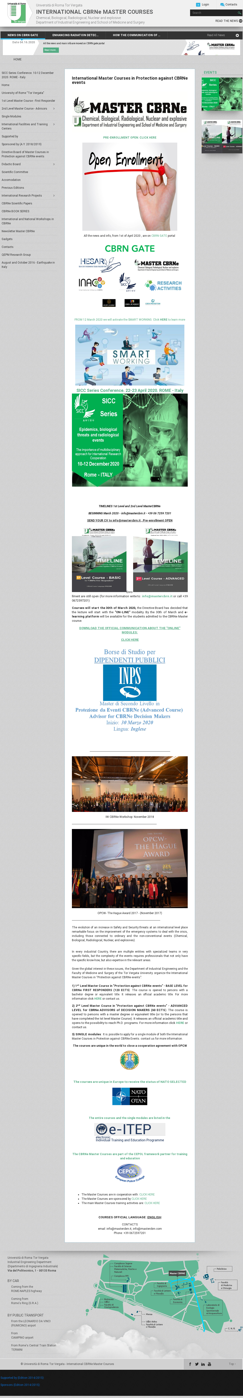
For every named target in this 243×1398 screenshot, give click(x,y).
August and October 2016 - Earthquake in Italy (28, 265)
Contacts (231, 4)
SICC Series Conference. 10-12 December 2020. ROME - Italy (28, 75)
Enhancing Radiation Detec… (75, 35)
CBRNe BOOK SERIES (15, 211)
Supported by (10, 136)
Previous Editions (13, 187)
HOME (18, 59)
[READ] (221, 94)
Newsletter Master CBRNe (18, 231)
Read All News (216, 35)
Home (5, 85)
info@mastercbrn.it (157, 596)
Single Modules (11, 116)
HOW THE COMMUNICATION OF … (136, 35)
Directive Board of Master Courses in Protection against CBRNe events (25, 154)
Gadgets (7, 239)
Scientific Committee (15, 172)
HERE (98, 998)
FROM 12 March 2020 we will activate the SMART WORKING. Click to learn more (130, 319)
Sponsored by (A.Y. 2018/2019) (22, 144)
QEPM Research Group (16, 254)
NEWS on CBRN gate (23, 35)
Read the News (226, 21)
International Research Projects (22, 195)
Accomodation (11, 180)
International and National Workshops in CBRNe (28, 221)
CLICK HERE (147, 1194)
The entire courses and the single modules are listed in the (130, 1118)
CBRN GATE (159, 235)
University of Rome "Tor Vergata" (23, 93)
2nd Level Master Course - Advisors (24, 108)
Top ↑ (232, 1364)
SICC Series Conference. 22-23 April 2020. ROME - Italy (129, 390)
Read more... (51, 50)
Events (210, 72)
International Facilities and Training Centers (25, 126)
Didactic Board (11, 164)
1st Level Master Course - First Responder (28, 100)
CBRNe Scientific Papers (17, 203)
